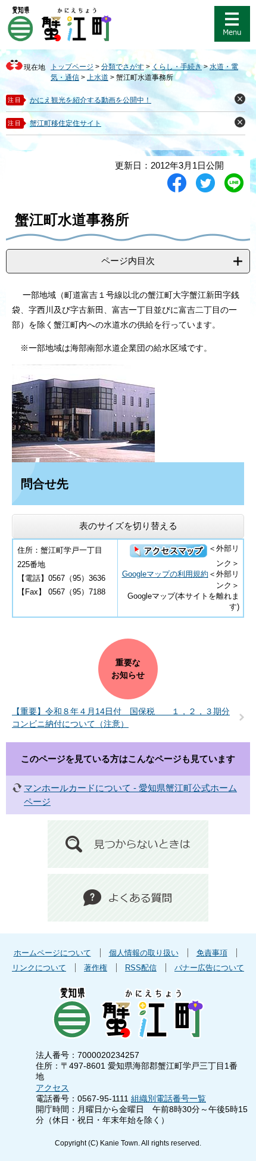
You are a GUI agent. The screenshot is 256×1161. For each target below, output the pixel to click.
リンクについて (39, 967)
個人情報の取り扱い (144, 952)
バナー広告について (209, 967)
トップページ (72, 67)
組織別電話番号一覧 (168, 1098)
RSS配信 (141, 967)
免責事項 (211, 952)
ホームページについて (52, 952)
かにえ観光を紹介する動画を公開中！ (90, 100)
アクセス (52, 1087)
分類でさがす (122, 67)
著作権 (95, 967)
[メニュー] (232, 24)
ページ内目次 (128, 261)
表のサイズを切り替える (128, 526)
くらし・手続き (177, 67)
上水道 (97, 77)
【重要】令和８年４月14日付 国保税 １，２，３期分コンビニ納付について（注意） (121, 717)
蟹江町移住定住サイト (65, 123)
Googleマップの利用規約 (165, 573)
